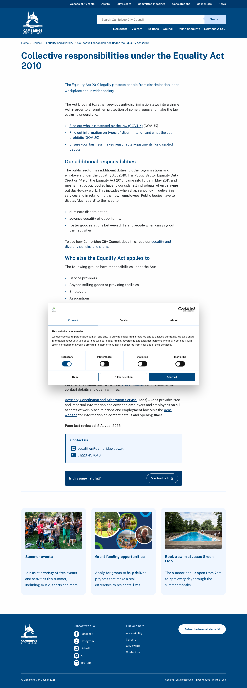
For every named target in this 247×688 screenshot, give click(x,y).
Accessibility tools (82, 4)
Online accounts (188, 29)
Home (25, 43)
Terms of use (219, 679)
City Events (123, 4)
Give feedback (160, 478)
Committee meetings (152, 4)
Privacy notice (202, 679)
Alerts (105, 4)
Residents (120, 29)
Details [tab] (123, 320)
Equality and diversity (59, 43)
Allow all (172, 377)
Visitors (137, 29)
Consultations (181, 4)
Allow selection (124, 377)
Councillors (204, 4)
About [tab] (174, 320)
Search (215, 19)
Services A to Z (215, 29)
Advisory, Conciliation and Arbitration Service (101, 400)
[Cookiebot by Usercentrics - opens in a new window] (180, 309)
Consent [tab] (73, 320)
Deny (75, 377)
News (222, 4)
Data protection (184, 679)
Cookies (169, 679)
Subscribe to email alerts (200, 629)
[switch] (104, 363)
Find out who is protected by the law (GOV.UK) (106, 126)
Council (168, 29)
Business (152, 29)
